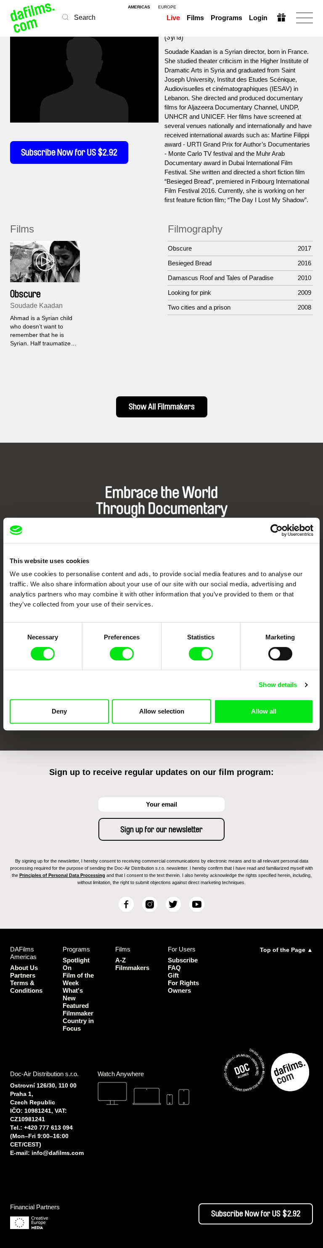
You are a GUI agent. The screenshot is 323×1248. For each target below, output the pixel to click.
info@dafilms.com (58, 1152)
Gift (173, 975)
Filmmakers (132, 967)
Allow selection (161, 711)
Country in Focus (78, 1024)
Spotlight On (76, 964)
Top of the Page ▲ (286, 949)
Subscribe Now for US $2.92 (69, 152)
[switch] (122, 653)
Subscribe (183, 960)
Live (173, 17)
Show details (278, 684)
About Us (24, 967)
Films (195, 17)
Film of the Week (78, 979)
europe (167, 7)
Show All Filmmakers (162, 407)
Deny (59, 711)
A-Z (120, 960)
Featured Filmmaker (78, 1009)
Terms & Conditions (26, 986)
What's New (73, 994)
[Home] (33, 18)
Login (258, 17)
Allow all (263, 711)
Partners (22, 975)
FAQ (174, 967)
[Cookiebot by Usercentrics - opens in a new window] (276, 530)
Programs (226, 17)
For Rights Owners (183, 986)
